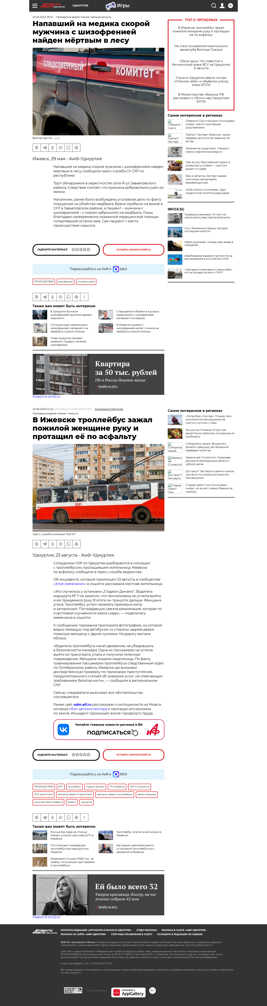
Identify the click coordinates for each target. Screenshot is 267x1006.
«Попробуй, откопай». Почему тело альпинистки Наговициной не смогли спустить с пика (209, 419)
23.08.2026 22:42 (43, 409)
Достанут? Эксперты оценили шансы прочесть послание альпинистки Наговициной (210, 474)
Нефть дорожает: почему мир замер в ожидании (208, 243)
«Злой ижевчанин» (69, 584)
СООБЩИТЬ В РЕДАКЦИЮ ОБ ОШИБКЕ (180, 934)
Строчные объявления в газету (131, 934)
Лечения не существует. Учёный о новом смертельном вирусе (207, 150)
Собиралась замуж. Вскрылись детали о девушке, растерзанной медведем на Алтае (207, 447)
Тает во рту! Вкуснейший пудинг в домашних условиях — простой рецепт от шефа (208, 165)
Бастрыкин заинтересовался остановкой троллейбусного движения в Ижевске (135, 849)
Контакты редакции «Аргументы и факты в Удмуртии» (96, 930)
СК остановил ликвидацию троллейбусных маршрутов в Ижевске (69, 849)
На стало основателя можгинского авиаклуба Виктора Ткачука (201, 48)
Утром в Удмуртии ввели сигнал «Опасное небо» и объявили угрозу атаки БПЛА (201, 81)
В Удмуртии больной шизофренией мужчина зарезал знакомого (71, 315)
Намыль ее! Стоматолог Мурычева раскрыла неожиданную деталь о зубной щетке (208, 461)
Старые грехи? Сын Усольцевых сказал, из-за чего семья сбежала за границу (209, 488)
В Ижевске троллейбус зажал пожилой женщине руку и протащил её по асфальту (201, 31)
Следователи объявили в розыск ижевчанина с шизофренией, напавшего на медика (137, 315)
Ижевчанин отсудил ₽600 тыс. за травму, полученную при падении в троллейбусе (72, 862)
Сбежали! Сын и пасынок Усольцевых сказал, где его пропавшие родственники (210, 124)
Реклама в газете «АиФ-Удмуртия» (184, 930)
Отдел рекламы (146, 930)
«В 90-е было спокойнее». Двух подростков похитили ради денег (208, 191)
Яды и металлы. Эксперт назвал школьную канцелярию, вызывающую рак (206, 179)
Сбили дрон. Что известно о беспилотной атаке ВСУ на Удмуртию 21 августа (201, 64)
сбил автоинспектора (88, 709)
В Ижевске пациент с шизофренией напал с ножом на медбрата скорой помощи (137, 328)
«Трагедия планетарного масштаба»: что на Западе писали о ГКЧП (208, 271)
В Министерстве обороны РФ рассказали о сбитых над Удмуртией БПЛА (201, 98)
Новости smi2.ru (46, 397)
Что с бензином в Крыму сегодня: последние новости (206, 230)
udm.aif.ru (82, 705)
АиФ (57, 138)
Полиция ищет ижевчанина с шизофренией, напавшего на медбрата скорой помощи (69, 328)
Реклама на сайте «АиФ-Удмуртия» (83, 934)
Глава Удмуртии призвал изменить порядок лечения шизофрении (68, 341)
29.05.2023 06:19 (43, 17)
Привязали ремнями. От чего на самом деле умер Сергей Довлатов (207, 216)
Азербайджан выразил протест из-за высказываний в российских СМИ (208, 257)
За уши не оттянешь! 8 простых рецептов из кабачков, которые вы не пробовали (210, 433)
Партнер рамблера (97, 990)
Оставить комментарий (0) (133, 249)
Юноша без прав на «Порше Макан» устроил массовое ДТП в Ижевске (71, 835)
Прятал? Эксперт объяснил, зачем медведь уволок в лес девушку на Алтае (208, 138)
